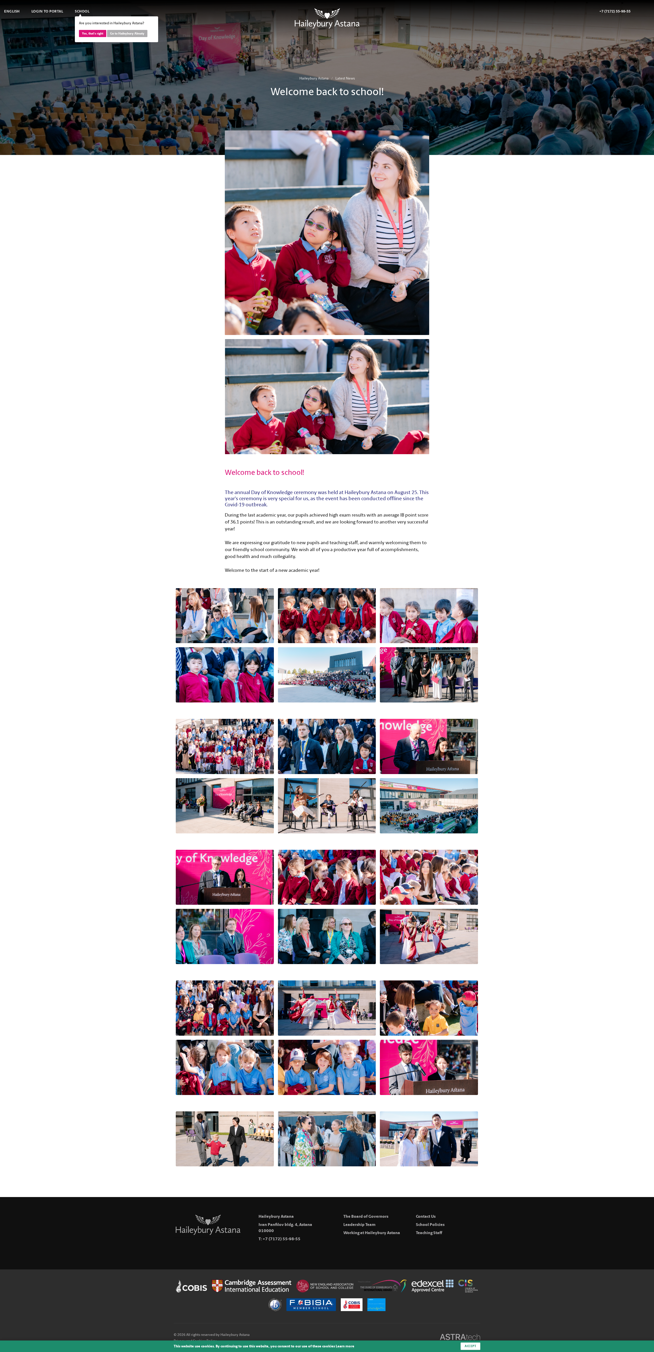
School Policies (430, 1224)
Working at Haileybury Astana (371, 1232)
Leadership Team (359, 1224)
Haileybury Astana (314, 78)
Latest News (345, 78)
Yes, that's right (92, 33)
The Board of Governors (365, 1216)
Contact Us (426, 1216)
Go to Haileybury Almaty (127, 33)
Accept (470, 1346)
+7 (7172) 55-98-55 (281, 1238)
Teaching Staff (429, 1232)
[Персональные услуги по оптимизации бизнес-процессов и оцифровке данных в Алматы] (460, 1338)
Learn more (345, 1346)
